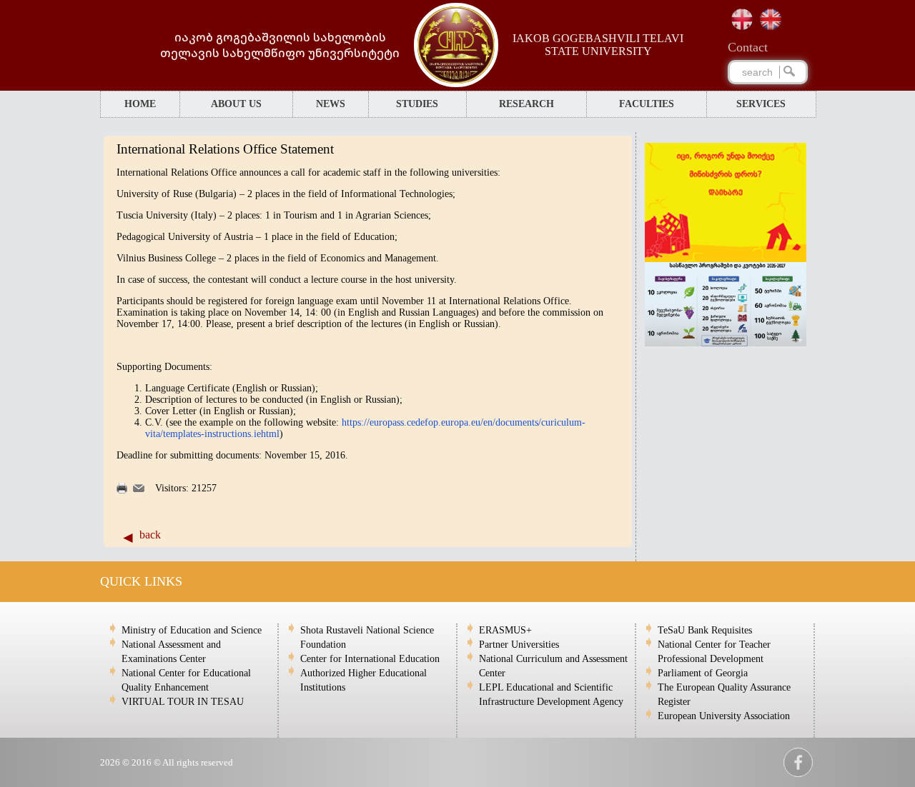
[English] (770, 19)
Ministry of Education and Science (192, 630)
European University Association (724, 716)
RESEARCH (526, 104)
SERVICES (761, 104)
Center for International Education (370, 658)
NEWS (330, 104)
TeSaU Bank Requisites (705, 630)
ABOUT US (236, 104)
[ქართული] (742, 19)
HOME (140, 104)
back (150, 534)
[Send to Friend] (138, 488)
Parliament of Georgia (703, 673)
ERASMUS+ (505, 630)
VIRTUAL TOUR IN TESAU (183, 701)
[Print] (122, 490)
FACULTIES (646, 104)
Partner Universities (519, 644)
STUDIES (417, 104)
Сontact (748, 47)
